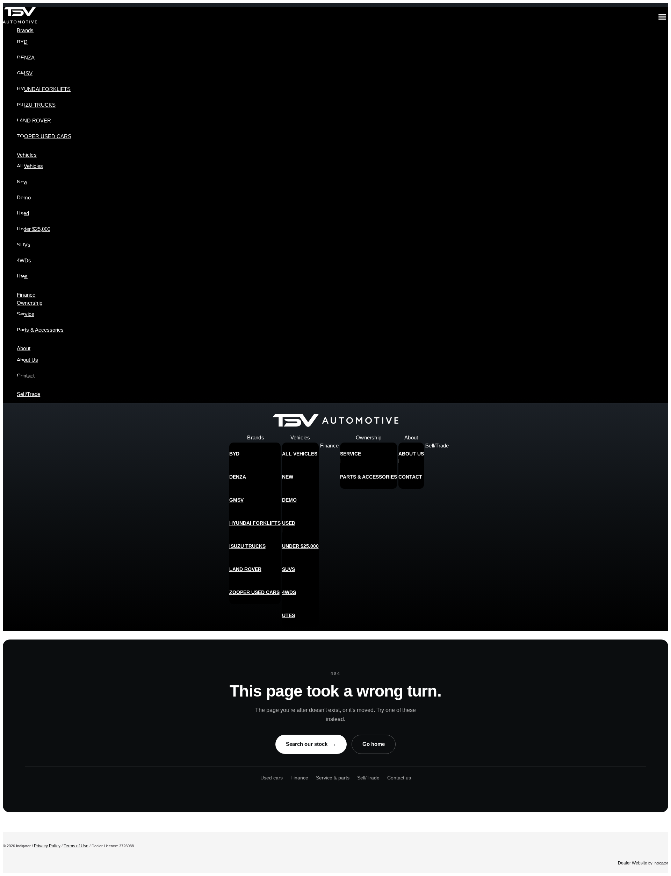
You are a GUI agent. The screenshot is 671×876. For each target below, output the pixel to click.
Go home (373, 744)
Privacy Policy (47, 845)
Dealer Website (632, 863)
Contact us (399, 777)
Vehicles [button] (27, 155)
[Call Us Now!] (657, 422)
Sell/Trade (368, 777)
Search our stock (311, 744)
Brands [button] (25, 30)
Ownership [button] (29, 303)
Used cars (271, 777)
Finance (299, 777)
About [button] (23, 348)
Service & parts (332, 777)
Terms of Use (76, 845)
